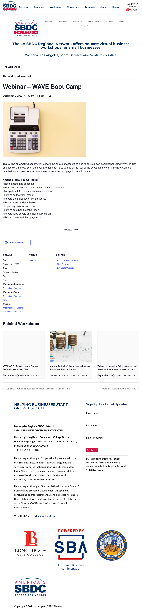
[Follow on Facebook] (16, 418)
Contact (116, 7)
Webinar (33, 260)
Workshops (55, 7)
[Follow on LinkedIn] (28, 418)
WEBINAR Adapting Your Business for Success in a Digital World (37, 388)
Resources (39, 7)
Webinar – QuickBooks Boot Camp (119, 388)
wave (5, 299)
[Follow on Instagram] (34, 418)
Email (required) (95, 437)
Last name (91, 425)
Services (23, 7)
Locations (90, 7)
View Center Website (65, 267)
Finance (17, 288)
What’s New (73, 7)
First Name (93, 413)
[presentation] (24, 346)
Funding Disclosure (46, 515)
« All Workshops (11, 66)
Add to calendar (17, 242)
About (103, 7)
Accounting (7, 288)
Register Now (71, 229)
